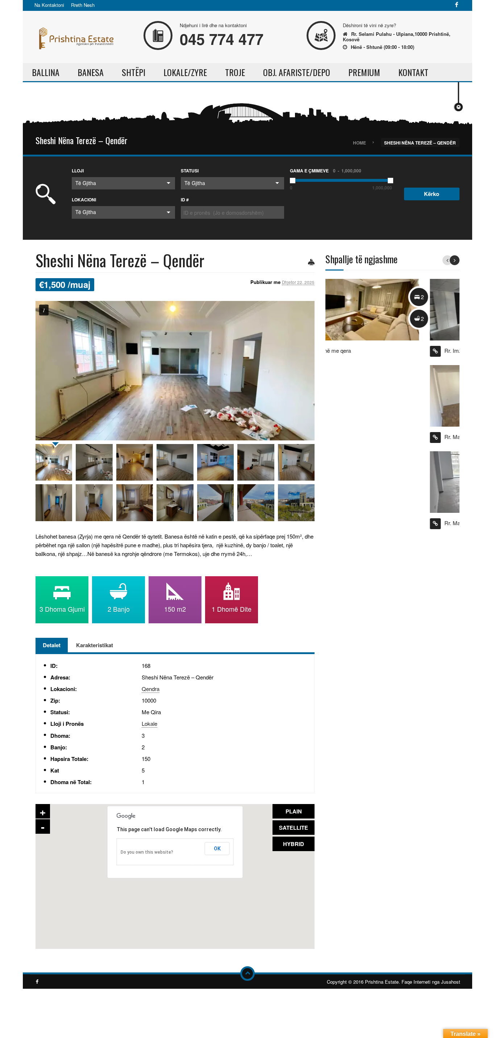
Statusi (190, 170)
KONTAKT (413, 72)
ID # (185, 199)
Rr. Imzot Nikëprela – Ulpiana (374, 350)
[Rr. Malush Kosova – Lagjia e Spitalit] (387, 395)
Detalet (52, 645)
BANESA (91, 72)
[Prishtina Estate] (75, 36)
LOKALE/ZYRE (185, 72)
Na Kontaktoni (49, 4)
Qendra (150, 688)
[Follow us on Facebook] (456, 5)
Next (454, 260)
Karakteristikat (94, 645)
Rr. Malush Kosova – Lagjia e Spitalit (383, 436)
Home (359, 142)
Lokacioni (84, 199)
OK (217, 848)
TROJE (235, 72)
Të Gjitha (85, 183)
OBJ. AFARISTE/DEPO (296, 72)
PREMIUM (364, 72)
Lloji (78, 170)
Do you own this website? (147, 852)
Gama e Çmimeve (325, 170)
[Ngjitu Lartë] (247, 973)
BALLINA (45, 72)
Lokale (149, 723)
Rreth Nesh (83, 4)
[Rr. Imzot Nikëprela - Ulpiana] (387, 309)
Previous (447, 260)
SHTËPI (133, 72)
